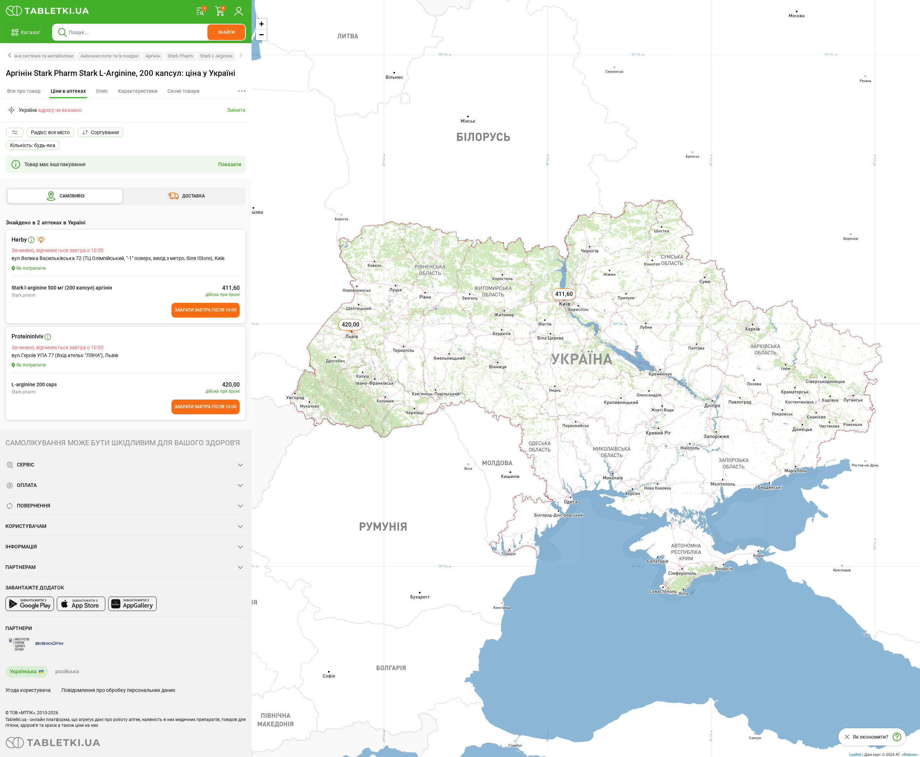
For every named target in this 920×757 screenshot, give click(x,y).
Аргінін (153, 56)
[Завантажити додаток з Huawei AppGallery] (132, 604)
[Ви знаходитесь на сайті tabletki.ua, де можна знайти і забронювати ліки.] (47, 11)
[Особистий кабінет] (238, 11)
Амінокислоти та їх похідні (109, 56)
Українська (23, 671)
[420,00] (351, 332)
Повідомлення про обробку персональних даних (118, 690)
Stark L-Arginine (216, 56)
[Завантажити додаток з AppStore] (81, 604)
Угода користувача (28, 690)
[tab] (68, 91)
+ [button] (261, 23)
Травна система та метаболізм (39, 56)
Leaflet (855, 754)
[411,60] (564, 302)
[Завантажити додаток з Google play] (29, 604)
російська (67, 671)
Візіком (909, 754)
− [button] (261, 34)
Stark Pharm (180, 56)
